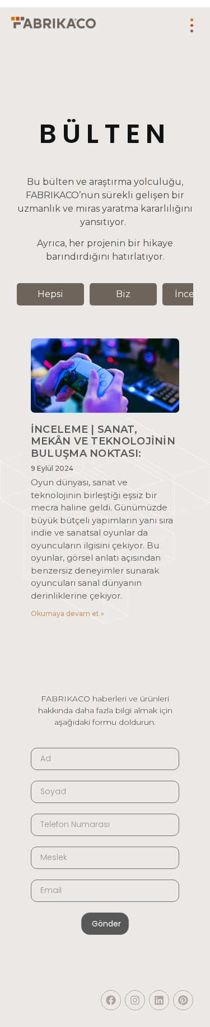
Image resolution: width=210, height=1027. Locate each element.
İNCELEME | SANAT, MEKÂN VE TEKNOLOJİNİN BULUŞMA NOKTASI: (103, 441)
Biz (123, 294)
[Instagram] (135, 1000)
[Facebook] (111, 1000)
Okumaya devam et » (67, 613)
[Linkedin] (159, 1000)
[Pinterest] (183, 1000)
